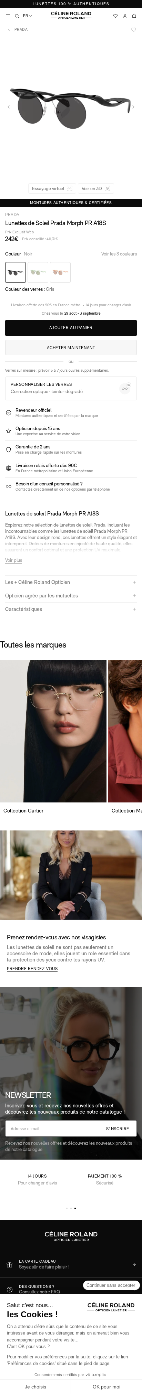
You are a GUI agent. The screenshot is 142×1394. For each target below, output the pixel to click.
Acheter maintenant (71, 347)
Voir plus (13, 560)
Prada (20, 29)
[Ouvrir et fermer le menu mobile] (8, 15)
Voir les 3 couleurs (119, 254)
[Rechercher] (17, 15)
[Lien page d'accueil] (70, 15)
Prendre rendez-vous (32, 968)
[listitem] (71, 1264)
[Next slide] (133, 106)
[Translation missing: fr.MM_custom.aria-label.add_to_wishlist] (134, 30)
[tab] (67, 1208)
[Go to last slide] (8, 106)
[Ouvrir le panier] (134, 16)
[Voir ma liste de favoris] (115, 16)
